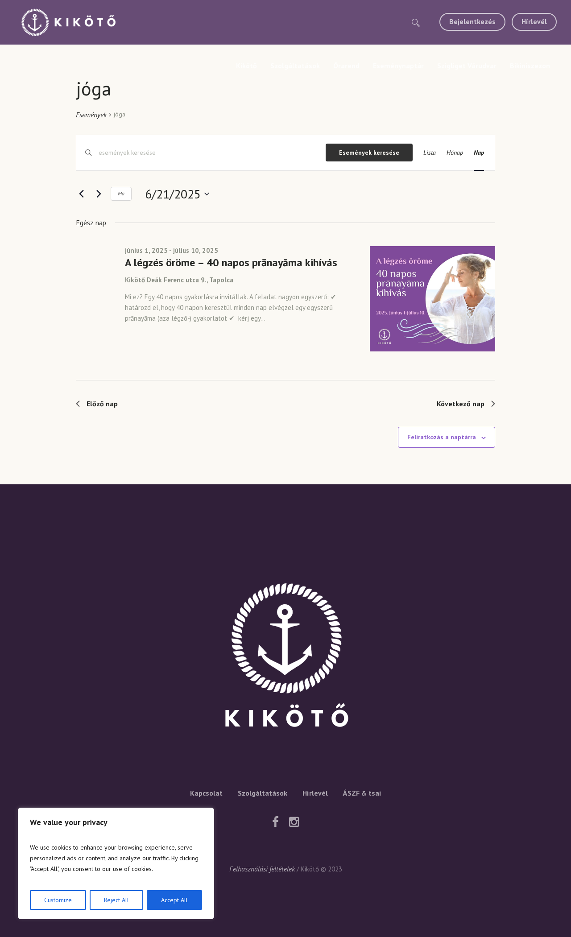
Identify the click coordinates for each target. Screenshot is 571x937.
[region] (116, 863)
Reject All (116, 900)
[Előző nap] (81, 194)
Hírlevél (315, 792)
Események (91, 114)
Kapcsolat (206, 792)
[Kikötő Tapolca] (285, 658)
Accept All (174, 900)
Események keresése (369, 153)
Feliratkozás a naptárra (441, 437)
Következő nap (460, 403)
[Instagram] (294, 822)
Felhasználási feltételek (262, 868)
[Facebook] (275, 822)
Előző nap (102, 403)
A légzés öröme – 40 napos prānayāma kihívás (231, 262)
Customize (58, 900)
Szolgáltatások (262, 792)
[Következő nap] (98, 194)
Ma (121, 193)
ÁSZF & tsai (362, 792)
